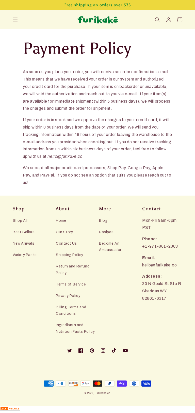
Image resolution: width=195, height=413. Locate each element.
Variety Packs (25, 255)
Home (61, 221)
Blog (103, 221)
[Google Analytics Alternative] (97, 409)
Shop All (20, 221)
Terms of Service (71, 284)
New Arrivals (23, 243)
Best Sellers (24, 232)
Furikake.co (102, 393)
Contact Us (66, 243)
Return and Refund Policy (72, 269)
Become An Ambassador (110, 247)
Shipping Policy (69, 255)
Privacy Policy (68, 296)
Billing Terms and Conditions (71, 310)
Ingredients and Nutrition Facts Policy (75, 328)
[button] (15, 19)
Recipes (106, 232)
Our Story (64, 232)
